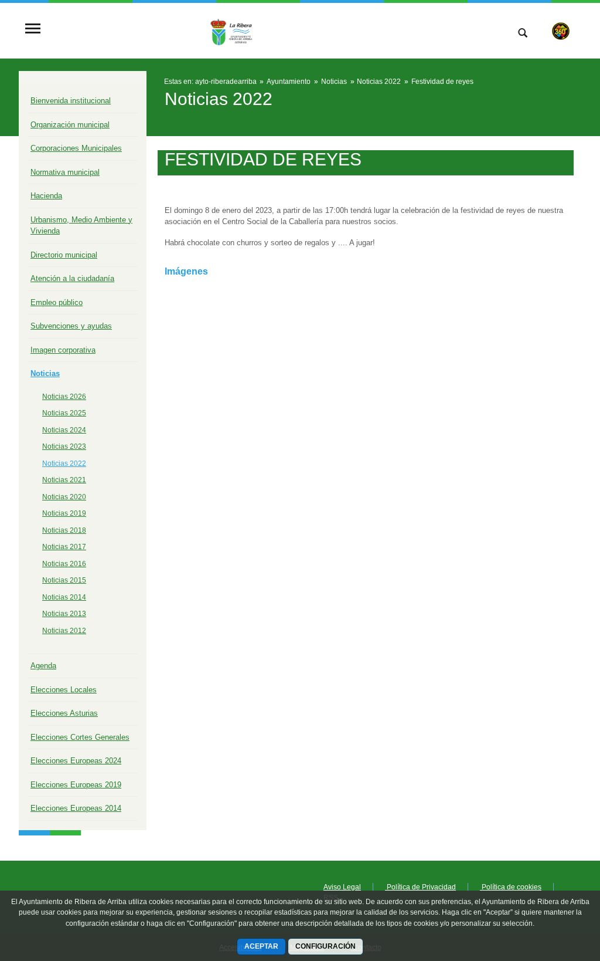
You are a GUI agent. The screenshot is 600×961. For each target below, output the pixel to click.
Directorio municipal (63, 255)
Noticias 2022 (64, 463)
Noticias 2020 (64, 497)
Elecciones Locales (63, 689)
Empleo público (56, 302)
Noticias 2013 (64, 614)
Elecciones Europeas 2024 (75, 760)
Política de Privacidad (420, 887)
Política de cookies (510, 887)
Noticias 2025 (64, 413)
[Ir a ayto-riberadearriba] (251, 29)
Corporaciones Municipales (76, 148)
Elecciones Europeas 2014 (75, 808)
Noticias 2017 (64, 547)
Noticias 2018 (64, 530)
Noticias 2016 (64, 564)
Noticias (45, 373)
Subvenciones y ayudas (71, 326)
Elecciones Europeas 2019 (75, 784)
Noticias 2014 (64, 597)
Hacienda (46, 195)
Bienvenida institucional (70, 100)
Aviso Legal (342, 887)
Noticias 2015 (64, 580)
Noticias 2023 (64, 446)
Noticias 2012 (64, 631)
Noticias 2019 (64, 513)
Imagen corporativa (63, 350)
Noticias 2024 (64, 430)
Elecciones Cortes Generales (79, 737)
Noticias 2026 (64, 396)
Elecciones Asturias (64, 713)
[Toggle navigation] (33, 30)
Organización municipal (70, 124)
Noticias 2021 (64, 480)
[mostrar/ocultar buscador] (522, 34)
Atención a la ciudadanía (72, 278)
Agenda (43, 665)
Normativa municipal (65, 172)
